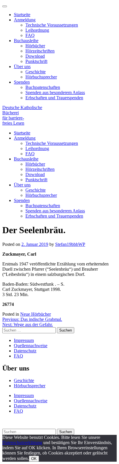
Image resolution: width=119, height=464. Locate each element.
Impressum (24, 340)
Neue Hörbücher (35, 314)
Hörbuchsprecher (41, 76)
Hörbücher (35, 45)
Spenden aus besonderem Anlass (55, 92)
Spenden (22, 82)
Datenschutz (25, 350)
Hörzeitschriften (40, 50)
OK (34, 458)
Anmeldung (25, 19)
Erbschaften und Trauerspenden (54, 97)
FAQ (30, 35)
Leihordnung (37, 30)
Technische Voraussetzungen (51, 25)
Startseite (22, 14)
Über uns (22, 66)
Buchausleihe (26, 40)
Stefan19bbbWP (70, 244)
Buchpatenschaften (42, 87)
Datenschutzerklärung (22, 442)
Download (35, 56)
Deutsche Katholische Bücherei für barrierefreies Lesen (22, 115)
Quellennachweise (30, 345)
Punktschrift (36, 61)
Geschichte (35, 71)
